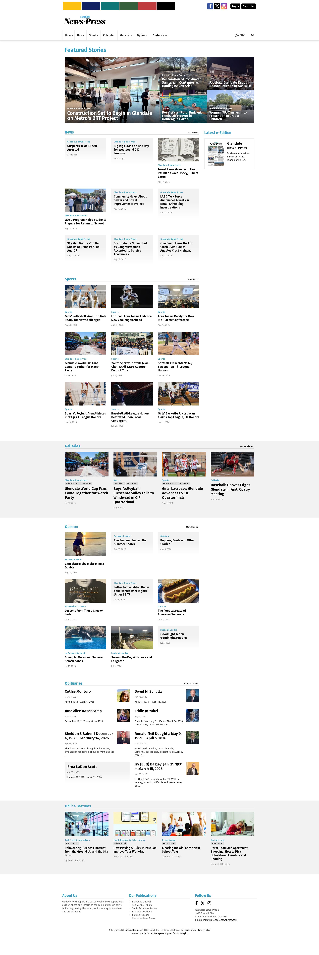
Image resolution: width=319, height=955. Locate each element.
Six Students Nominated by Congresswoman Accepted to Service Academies (130, 248)
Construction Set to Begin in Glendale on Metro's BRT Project (109, 115)
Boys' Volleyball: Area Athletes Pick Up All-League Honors (85, 415)
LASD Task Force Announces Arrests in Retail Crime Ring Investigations (174, 202)
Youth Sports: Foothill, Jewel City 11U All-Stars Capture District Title (130, 366)
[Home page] (84, 19)
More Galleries (246, 446)
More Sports (193, 279)
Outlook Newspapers (134, 930)
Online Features (78, 806)
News (69, 132)
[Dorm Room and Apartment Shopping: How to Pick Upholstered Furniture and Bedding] (232, 824)
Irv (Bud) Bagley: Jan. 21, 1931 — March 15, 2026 (158, 766)
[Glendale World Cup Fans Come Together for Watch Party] (85, 343)
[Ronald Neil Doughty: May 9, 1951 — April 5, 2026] (192, 737)
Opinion (71, 526)
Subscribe (248, 6)
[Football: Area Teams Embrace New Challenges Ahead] (132, 296)
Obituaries (74, 683)
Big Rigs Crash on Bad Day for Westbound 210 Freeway (131, 149)
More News (193, 132)
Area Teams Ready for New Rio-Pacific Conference (176, 318)
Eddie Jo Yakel (146, 711)
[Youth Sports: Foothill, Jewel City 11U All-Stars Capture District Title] (132, 343)
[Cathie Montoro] (123, 695)
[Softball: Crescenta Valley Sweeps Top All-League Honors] (178, 343)
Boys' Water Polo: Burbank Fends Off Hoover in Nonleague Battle (182, 115)
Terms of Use (190, 930)
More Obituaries (191, 683)
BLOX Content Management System (157, 933)
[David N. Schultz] (192, 695)
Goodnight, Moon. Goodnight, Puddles (173, 636)
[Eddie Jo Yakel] (192, 715)
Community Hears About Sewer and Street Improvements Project (130, 200)
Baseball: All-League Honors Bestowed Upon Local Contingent (130, 417)
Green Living (169, 840)
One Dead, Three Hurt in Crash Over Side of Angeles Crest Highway (176, 246)
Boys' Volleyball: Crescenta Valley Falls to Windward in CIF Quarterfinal (133, 495)
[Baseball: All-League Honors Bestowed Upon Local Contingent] (132, 394)
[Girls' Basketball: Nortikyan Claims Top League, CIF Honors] (178, 394)
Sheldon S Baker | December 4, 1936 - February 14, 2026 (89, 735)
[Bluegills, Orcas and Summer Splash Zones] (85, 638)
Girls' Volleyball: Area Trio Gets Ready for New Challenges (85, 318)
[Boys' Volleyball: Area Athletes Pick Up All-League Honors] (85, 394)
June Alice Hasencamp (83, 711)
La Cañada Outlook (75, 653)
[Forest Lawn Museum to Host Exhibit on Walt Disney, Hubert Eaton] (178, 149)
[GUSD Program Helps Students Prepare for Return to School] (85, 200)
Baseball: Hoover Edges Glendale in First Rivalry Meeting (230, 489)
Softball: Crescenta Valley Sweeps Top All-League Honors (175, 366)
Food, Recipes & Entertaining (129, 840)
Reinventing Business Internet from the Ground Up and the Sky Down (86, 851)
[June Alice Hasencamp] (123, 715)
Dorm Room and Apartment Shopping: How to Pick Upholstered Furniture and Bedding (229, 853)
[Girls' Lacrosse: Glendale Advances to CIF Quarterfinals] (184, 464)
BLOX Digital (182, 933)
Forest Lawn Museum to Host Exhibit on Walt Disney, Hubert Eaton (178, 173)
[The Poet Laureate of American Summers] (178, 591)
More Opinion (192, 527)
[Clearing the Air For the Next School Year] (184, 824)
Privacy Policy (204, 930)
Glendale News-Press (237, 145)
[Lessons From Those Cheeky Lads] (85, 591)
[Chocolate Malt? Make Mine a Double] (85, 544)
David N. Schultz (148, 691)
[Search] (253, 35)
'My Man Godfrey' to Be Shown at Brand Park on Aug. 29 (83, 246)
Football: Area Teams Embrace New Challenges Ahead (131, 318)
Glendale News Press (78, 108)
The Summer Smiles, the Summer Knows (130, 542)
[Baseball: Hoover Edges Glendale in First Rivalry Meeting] (232, 464)
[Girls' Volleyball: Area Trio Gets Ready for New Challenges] (85, 296)
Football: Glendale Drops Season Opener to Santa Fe (230, 84)
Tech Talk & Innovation (77, 840)
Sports (165, 108)
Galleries (72, 446)
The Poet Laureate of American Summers (172, 612)
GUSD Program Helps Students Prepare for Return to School (85, 221)
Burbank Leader (73, 559)
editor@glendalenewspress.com (220, 920)
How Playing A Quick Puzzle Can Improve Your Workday (135, 849)
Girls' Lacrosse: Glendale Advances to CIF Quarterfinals (182, 493)
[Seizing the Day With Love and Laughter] (132, 638)
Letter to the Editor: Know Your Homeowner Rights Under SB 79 (131, 590)
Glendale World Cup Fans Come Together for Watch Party (82, 366)
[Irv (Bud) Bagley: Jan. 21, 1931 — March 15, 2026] (192, 768)
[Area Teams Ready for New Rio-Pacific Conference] (178, 296)
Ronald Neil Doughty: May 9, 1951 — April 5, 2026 (158, 735)
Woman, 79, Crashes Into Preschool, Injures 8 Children (228, 115)
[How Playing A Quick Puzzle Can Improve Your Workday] (135, 824)
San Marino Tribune (75, 606)
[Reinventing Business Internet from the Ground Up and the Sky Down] (86, 824)
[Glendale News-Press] (216, 158)
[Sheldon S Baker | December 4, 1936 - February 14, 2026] (123, 737)
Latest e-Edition (217, 132)
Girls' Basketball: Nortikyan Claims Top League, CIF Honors (178, 415)
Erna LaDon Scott (82, 766)
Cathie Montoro (78, 691)
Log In (235, 6)
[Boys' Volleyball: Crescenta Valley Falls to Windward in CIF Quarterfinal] (135, 464)
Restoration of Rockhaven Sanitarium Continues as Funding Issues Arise (181, 82)
